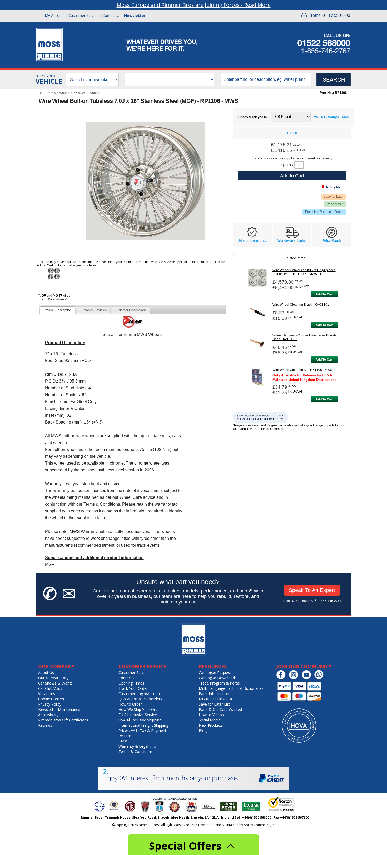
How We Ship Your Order (139, 709)
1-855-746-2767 (329, 601)
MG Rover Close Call (216, 698)
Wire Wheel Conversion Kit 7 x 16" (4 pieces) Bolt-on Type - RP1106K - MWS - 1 (304, 272)
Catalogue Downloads (218, 677)
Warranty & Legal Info (137, 746)
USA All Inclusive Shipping (139, 719)
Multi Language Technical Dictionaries (231, 688)
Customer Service (83, 15)
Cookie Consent (51, 698)
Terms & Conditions (135, 751)
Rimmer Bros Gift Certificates (63, 719)
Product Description (57, 310)
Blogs (204, 730)
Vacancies (46, 693)
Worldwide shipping (291, 241)
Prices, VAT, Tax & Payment (142, 730)
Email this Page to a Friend (324, 212)
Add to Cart (292, 175)
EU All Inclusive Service (137, 714)
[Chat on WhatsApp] (320, 678)
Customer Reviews (93, 310)
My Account (55, 15)
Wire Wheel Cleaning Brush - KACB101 (300, 304)
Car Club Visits (50, 688)
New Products (211, 725)
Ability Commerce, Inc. (260, 825)
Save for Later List (214, 704)
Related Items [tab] (295, 258)
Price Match (335, 204)
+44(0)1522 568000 (256, 817)
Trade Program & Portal (219, 683)
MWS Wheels (60, 93)
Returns (125, 735)
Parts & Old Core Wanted (220, 709)
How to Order (130, 704)
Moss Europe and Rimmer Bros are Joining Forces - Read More (194, 4)
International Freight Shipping (143, 725)
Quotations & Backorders (140, 698)
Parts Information (214, 693)
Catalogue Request (215, 672)
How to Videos (211, 714)
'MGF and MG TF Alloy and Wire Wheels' (54, 297)
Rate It (292, 133)
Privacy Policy (49, 704)
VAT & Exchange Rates (331, 117)
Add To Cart (324, 294)
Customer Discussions (130, 310)
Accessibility (48, 714)
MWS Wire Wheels (86, 93)
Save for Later (334, 196)
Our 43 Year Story (53, 677)
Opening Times (131, 683)
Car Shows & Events (55, 683)
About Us (46, 672)
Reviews (45, 725)
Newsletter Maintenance (59, 709)
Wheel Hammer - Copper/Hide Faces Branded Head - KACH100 (305, 337)
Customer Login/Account (139, 693)
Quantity (287, 165)
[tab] (57, 310)
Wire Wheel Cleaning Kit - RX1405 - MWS (302, 370)
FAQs (123, 740)
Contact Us (111, 15)
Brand (43, 93)
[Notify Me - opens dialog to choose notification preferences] (320, 188)
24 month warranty (252, 241)
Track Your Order (133, 688)
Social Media (209, 719)
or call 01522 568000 (298, 601)
